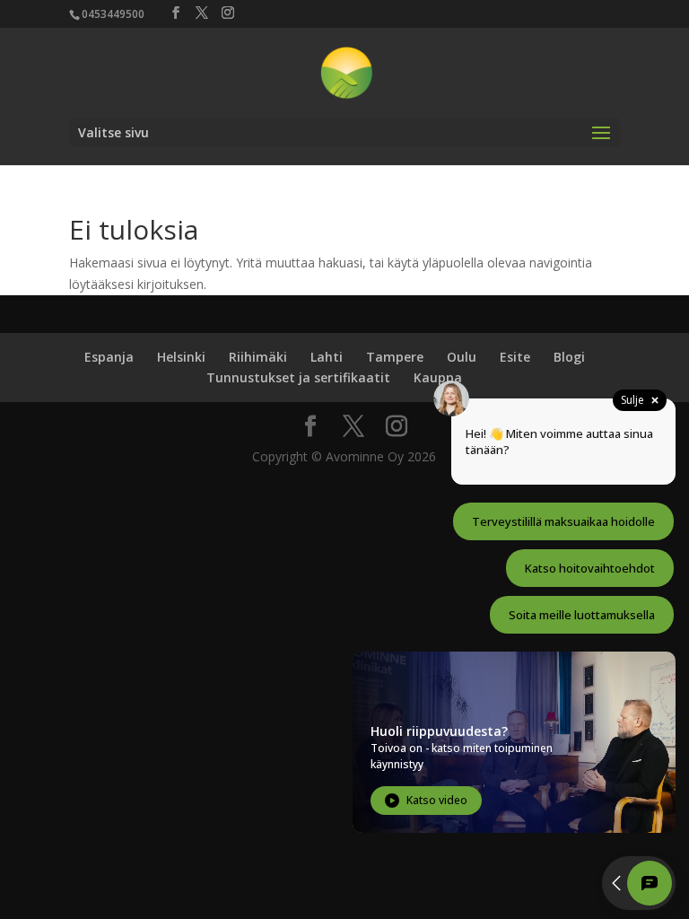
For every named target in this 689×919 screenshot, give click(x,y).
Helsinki (181, 356)
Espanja (109, 356)
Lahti (326, 356)
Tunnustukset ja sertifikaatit (298, 377)
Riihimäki (258, 356)
